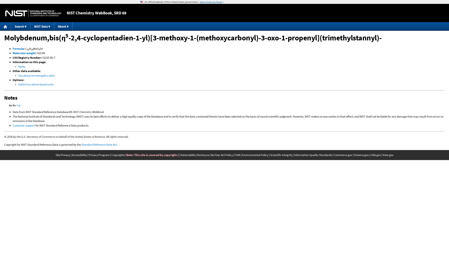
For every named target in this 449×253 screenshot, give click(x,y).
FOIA (237, 155)
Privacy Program (99, 155)
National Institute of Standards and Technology (33, 13)
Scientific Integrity (281, 155)
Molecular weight (24, 53)
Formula (18, 49)
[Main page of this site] (5, 26)
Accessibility (79, 155)
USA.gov (376, 155)
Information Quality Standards (313, 155)
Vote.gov (388, 155)
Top (18, 105)
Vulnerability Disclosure (194, 155)
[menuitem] (5, 26)
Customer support (24, 125)
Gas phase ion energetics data (36, 75)
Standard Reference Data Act (99, 145)
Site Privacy (63, 155)
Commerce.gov (343, 155)
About (62, 26)
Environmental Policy (255, 155)
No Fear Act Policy (222, 155)
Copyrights (118, 155)
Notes (21, 67)
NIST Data (41, 26)
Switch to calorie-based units (36, 84)
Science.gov (361, 155)
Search (19, 26)
